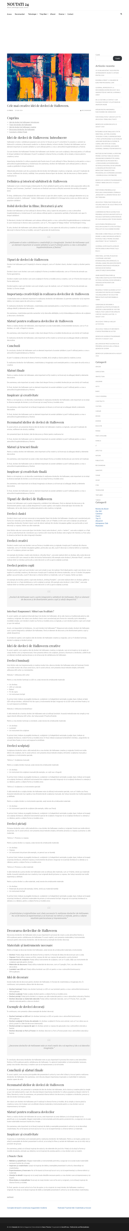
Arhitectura (100, 376)
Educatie (99, 426)
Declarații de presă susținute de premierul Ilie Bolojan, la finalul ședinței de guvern (107, 346)
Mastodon (99, 526)
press (11, 110)
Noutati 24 (18, 4)
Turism (98, 500)
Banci (97, 391)
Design (98, 416)
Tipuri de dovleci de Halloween (20, 125)
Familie (98, 431)
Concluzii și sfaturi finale (18, 132)
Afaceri (52, 14)
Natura (98, 455)
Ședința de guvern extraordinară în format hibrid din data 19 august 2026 (109, 182)
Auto (97, 386)
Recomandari (20, 14)
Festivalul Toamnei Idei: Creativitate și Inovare (74, 1208)
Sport (98, 480)
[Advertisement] (64, 32)
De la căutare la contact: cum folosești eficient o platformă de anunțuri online (108, 102)
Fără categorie (101, 436)
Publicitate (100, 460)
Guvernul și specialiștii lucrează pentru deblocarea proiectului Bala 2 (107, 248)
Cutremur (99, 514)
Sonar (98, 475)
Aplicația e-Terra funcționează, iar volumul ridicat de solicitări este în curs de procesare (109, 204)
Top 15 (98, 518)
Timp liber (43, 14)
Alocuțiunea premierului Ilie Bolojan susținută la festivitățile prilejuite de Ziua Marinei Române (108, 226)
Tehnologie (32, 14)
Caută (98, 55)
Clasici (98, 516)
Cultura (98, 406)
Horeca (98, 441)
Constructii (100, 401)
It (96, 445)
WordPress (65, 1227)
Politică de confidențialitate (79, 1227)
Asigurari (99, 381)
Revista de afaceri (102, 509)
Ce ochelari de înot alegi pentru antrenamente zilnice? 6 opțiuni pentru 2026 (107, 73)
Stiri (97, 485)
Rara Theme (46, 1227)
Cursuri (98, 411)
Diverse (61, 14)
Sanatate (99, 470)
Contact (70, 14)
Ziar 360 (99, 511)
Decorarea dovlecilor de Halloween (22, 129)
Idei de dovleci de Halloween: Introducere (24, 122)
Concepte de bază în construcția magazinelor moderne (27, 1208)
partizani (10, 1197)
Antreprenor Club (102, 523)
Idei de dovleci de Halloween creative (22, 127)
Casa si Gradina (101, 396)
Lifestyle (99, 450)
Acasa (9, 14)
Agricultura (100, 371)
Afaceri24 (99, 521)
